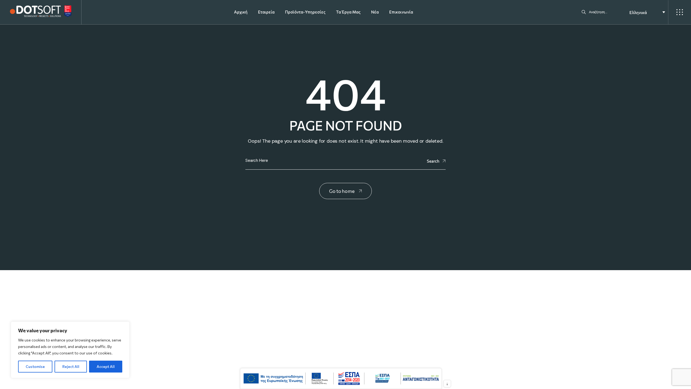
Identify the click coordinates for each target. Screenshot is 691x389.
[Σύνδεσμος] (40, 11)
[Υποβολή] (584, 12)
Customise (35, 366)
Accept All (106, 366)
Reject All (70, 366)
